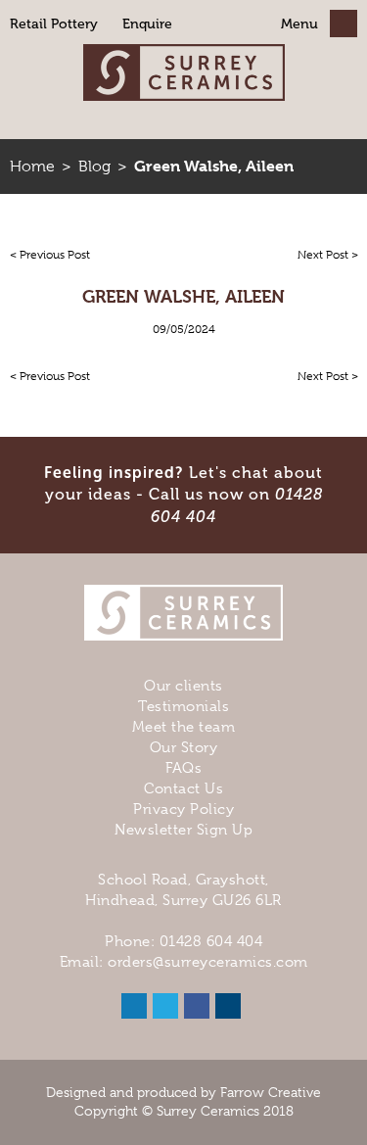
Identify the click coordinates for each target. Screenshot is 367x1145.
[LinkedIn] (134, 1006)
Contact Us (183, 788)
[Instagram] (228, 1006)
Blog (94, 166)
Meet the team (184, 727)
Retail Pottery (54, 24)
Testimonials (183, 706)
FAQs (183, 768)
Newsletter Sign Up (183, 829)
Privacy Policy (183, 809)
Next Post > (328, 255)
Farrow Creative (270, 1092)
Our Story (184, 747)
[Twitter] (165, 1006)
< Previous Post (50, 255)
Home (32, 166)
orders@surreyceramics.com (208, 962)
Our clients (183, 685)
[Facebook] (196, 1006)
